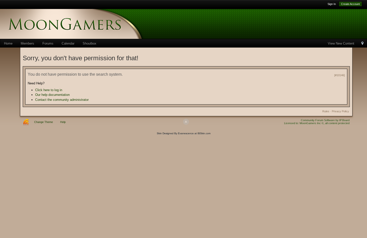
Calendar (68, 43)
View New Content (341, 43)
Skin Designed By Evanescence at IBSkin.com (183, 133)
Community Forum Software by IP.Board (325, 120)
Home (8, 43)
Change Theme (43, 121)
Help (63, 121)
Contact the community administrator (62, 100)
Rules (325, 111)
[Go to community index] (80, 23)
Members (27, 43)
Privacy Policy (340, 111)
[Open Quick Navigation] (362, 43)
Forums (47, 43)
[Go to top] (186, 122)
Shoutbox (89, 43)
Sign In (332, 3)
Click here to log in (48, 90)
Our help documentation (52, 95)
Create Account (350, 3)
